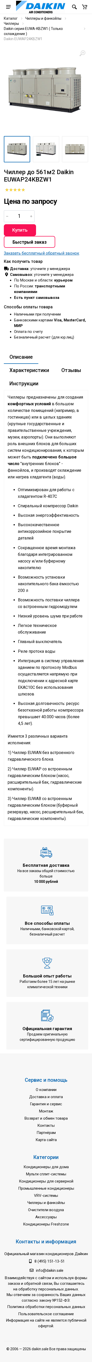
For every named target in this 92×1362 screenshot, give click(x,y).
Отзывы (71, 370)
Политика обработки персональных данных (46, 1306)
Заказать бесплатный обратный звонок (41, 253)
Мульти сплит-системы (46, 1174)
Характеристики (29, 370)
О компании (46, 1089)
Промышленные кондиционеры (46, 1188)
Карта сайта (46, 1140)
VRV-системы (46, 1195)
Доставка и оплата (46, 1097)
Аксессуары (46, 1217)
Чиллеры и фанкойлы (43, 18)
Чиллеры (11, 23)
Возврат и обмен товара (46, 1118)
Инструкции (23, 383)
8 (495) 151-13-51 (49, 1261)
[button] (84, 7)
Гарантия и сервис (46, 1104)
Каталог (11, 18)
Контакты (46, 1125)
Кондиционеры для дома (46, 1167)
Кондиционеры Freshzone (46, 1224)
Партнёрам (46, 1132)
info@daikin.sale (49, 1270)
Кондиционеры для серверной (46, 1181)
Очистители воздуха (46, 1210)
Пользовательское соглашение (46, 1314)
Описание (21, 357)
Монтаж (46, 1111)
